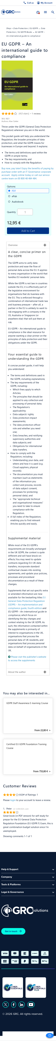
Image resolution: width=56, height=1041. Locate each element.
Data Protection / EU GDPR (25, 28)
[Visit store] (38, 11)
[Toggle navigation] (45, 12)
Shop (8, 28)
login (13, 800)
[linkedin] (22, 1004)
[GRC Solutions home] (24, 911)
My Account (46, 2)
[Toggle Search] (53, 11)
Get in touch (11, 931)
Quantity (11, 212)
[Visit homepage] (10, 12)
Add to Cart (28, 231)
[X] (5, 1004)
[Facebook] (13, 1004)
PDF (14, 190)
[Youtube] (31, 1004)
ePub (14, 196)
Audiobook (17, 201)
